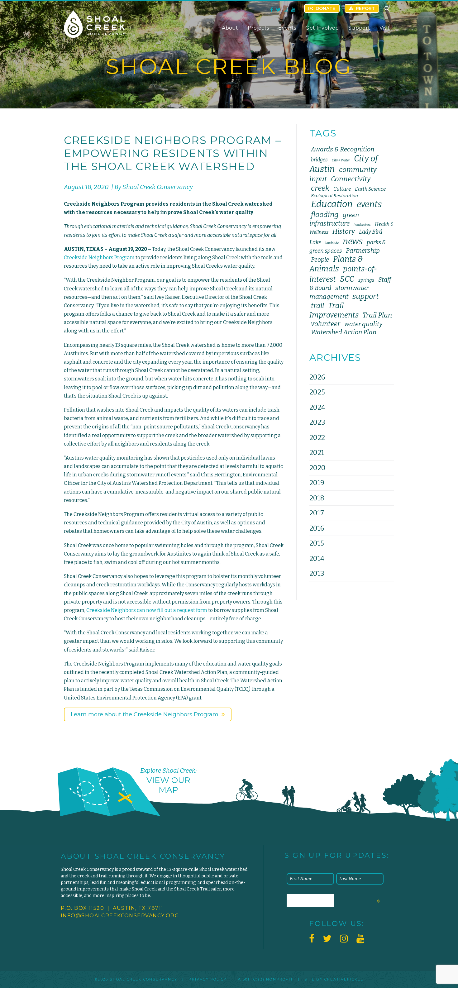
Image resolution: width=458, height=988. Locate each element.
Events (287, 28)
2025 (317, 392)
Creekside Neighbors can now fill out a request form (146, 610)
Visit (384, 28)
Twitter (278, 9)
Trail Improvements (334, 310)
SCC (347, 279)
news (353, 241)
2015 (316, 543)
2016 (316, 528)
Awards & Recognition (342, 149)
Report (365, 8)
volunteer (325, 324)
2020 (317, 468)
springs (366, 280)
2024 (317, 407)
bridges (319, 160)
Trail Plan (377, 315)
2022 (317, 437)
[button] (387, 10)
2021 (316, 452)
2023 (317, 422)
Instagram (286, 9)
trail (317, 306)
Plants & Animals (336, 264)
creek (320, 188)
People (320, 259)
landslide (332, 243)
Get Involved (322, 28)
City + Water (341, 160)
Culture (342, 189)
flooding (325, 214)
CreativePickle (343, 979)
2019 (316, 483)
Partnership (363, 250)
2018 (316, 498)
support (365, 296)
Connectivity (351, 179)
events (369, 204)
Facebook (271, 9)
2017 (316, 513)
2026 (317, 377)
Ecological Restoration (334, 195)
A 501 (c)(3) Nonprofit (265, 979)
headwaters (362, 224)
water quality (363, 324)
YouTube (293, 9)
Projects (258, 28)
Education (332, 204)
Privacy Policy (207, 979)
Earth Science (370, 189)
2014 (316, 558)
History (343, 231)
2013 (316, 573)
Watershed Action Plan (343, 332)
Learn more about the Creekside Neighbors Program (144, 714)
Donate (325, 8)
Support (359, 28)
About (230, 28)
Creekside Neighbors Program (99, 257)
